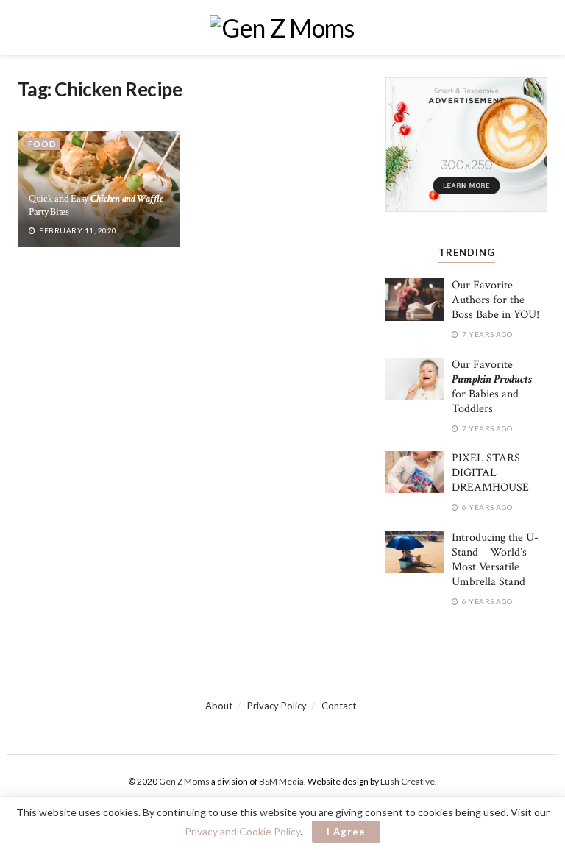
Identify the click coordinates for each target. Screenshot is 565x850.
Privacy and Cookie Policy (242, 831)
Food (42, 144)
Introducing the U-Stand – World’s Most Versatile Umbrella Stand (495, 559)
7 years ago (487, 334)
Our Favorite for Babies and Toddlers (492, 387)
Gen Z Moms (184, 781)
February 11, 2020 (77, 230)
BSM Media (281, 781)
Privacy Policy (277, 706)
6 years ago (487, 507)
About (218, 706)
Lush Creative (407, 781)
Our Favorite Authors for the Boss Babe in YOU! (495, 299)
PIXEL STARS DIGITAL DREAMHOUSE (490, 472)
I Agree (346, 831)
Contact (338, 706)
